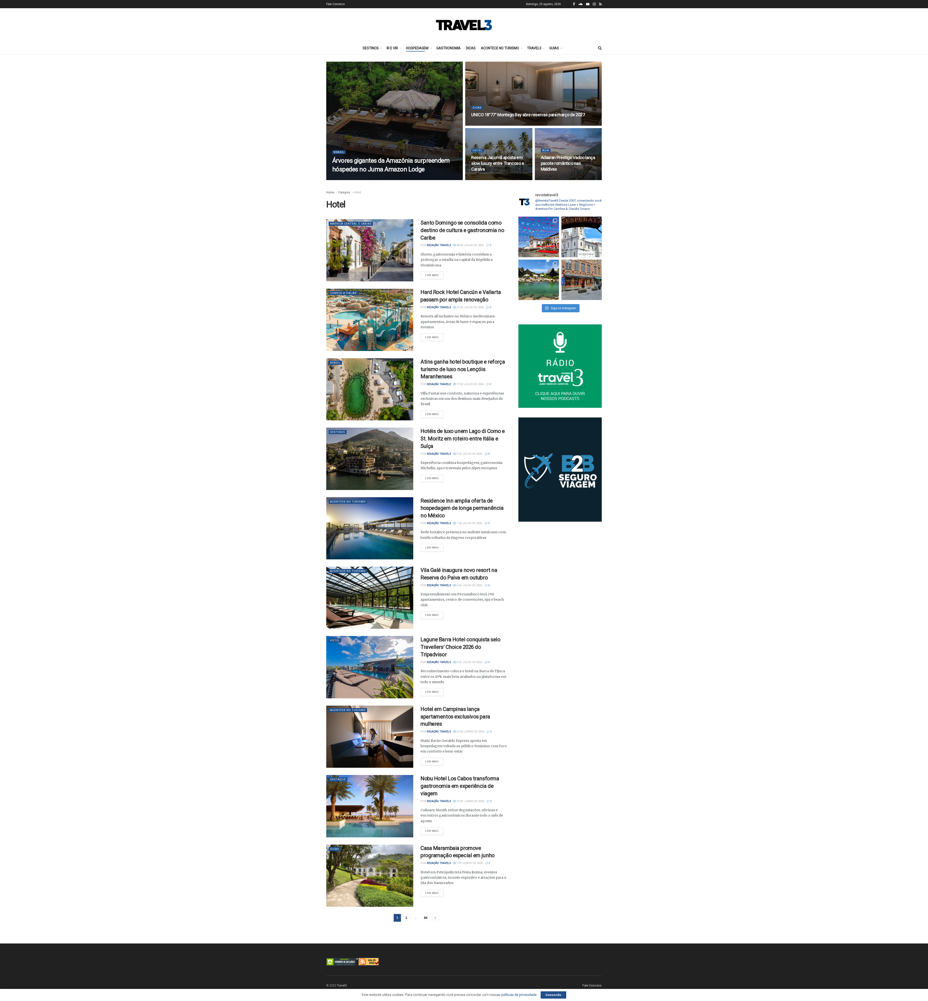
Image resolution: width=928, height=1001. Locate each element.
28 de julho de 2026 (470, 245)
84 (425, 918)
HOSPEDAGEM (417, 48)
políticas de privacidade (519, 995)
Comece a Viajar (343, 293)
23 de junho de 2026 (470, 731)
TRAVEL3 (534, 48)
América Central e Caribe (350, 223)
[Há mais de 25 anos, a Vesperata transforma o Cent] (581, 237)
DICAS (471, 48)
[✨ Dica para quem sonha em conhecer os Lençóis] (538, 280)
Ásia (545, 150)
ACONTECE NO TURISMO (500, 48)
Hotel (477, 150)
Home (330, 192)
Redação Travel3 (350, 178)
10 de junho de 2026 (470, 801)
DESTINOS (371, 48)
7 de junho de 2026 (469, 863)
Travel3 (342, 985)
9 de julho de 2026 (469, 453)
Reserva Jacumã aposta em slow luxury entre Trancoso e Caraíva (497, 163)
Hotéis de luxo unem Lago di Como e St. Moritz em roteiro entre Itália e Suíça (462, 438)
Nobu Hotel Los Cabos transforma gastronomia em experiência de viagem (459, 785)
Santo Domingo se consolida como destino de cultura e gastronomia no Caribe (462, 230)
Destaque (338, 779)
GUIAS (554, 48)
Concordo (553, 995)
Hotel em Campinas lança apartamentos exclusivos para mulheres (455, 716)
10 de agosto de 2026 (488, 124)
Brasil (339, 152)
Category (344, 192)
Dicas (477, 107)
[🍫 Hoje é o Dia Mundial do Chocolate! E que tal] (581, 280)
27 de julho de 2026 (470, 307)
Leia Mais (432, 275)
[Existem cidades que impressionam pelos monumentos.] (538, 237)
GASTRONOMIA (448, 48)
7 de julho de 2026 (469, 523)
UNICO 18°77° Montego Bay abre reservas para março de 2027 (528, 114)
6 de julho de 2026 (469, 585)
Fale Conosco (335, 4)
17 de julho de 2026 (470, 384)
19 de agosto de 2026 (382, 178)
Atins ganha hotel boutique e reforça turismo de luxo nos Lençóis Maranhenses (462, 369)
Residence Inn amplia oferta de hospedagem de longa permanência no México (461, 508)
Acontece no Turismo (348, 501)
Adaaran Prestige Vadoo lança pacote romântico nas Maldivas (568, 163)
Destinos (337, 432)
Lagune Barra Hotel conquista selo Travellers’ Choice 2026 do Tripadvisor (460, 647)
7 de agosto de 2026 (557, 178)
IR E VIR (392, 48)
